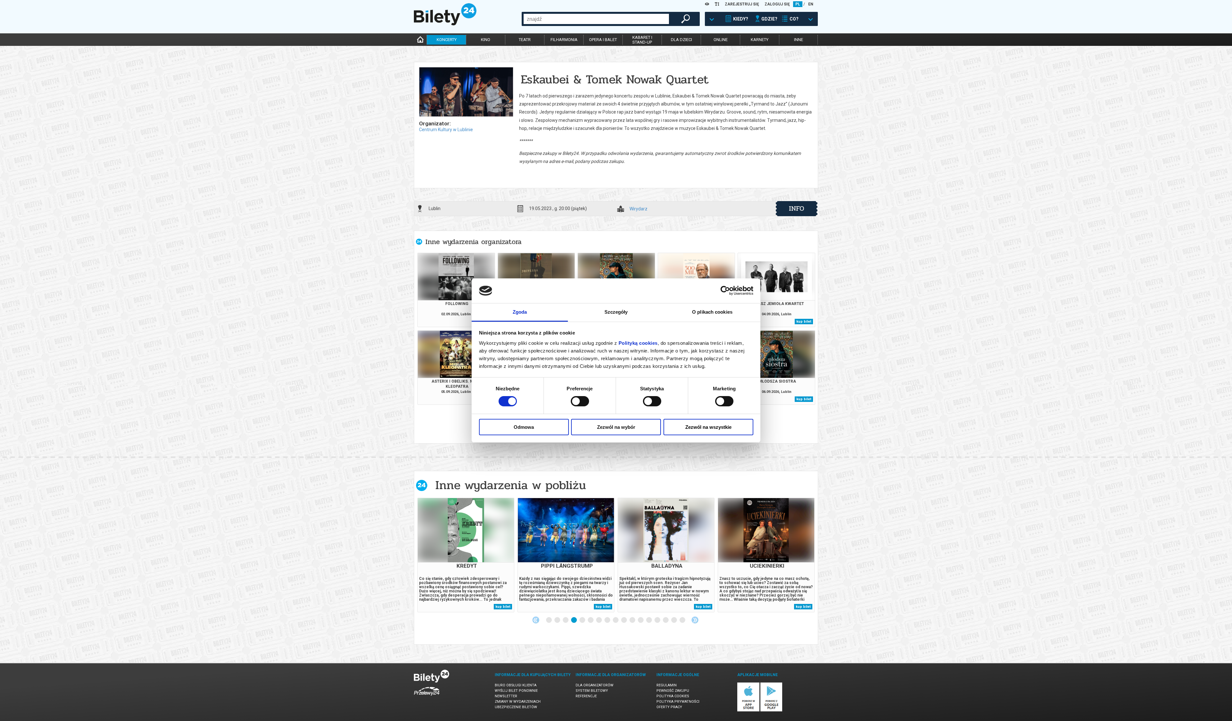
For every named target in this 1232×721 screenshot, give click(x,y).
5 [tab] (582, 620)
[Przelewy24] (427, 697)
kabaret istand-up (642, 40)
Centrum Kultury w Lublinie (446, 129)
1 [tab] (549, 620)
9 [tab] (616, 620)
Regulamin (666, 685)
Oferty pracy (669, 707)
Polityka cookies (672, 696)
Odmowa (524, 427)
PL (797, 4)
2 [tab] (557, 620)
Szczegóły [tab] (616, 312)
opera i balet (603, 39)
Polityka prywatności (677, 702)
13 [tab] (649, 620)
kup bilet (803, 321)
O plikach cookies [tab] (712, 312)
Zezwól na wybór (616, 427)
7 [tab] (599, 620)
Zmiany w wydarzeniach (518, 702)
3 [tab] (566, 620)
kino (485, 39)
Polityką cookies (638, 343)
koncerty (447, 39)
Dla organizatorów (594, 685)
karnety (759, 39)
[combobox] (596, 19)
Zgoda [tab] (520, 312)
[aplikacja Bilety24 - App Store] (748, 710)
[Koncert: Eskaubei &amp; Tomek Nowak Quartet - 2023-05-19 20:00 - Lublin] (466, 92)
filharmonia (564, 39)
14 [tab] (657, 620)
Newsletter (506, 696)
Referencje (586, 696)
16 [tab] (674, 620)
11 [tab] (632, 620)
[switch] (580, 401)
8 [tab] (607, 620)
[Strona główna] (445, 23)
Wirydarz (638, 209)
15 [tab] (666, 620)
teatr (525, 39)
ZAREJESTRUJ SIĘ (742, 4)
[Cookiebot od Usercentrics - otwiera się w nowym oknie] (725, 290)
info (796, 208)
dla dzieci (681, 39)
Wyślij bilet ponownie (516, 691)
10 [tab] (624, 620)
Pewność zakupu (672, 691)
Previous (535, 619)
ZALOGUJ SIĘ (777, 4)
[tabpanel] (465, 555)
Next (694, 619)
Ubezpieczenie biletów (516, 707)
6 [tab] (591, 620)
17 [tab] (683, 620)
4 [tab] (574, 620)
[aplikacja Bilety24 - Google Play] (771, 710)
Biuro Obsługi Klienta (515, 685)
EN (810, 4)
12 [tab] (641, 620)
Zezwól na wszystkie (708, 427)
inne (798, 39)
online (721, 39)
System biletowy (592, 691)
